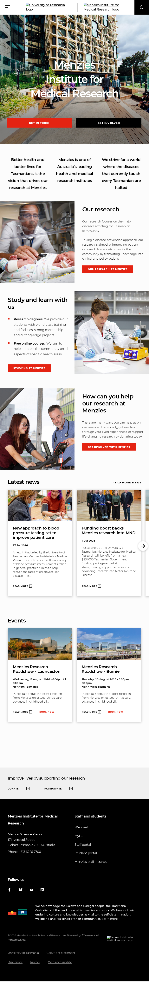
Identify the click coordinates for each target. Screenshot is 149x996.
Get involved (109, 122)
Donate (13, 788)
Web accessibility (60, 962)
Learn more (110, 919)
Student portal (85, 853)
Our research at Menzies (107, 269)
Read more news (127, 482)
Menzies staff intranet (90, 862)
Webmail (81, 827)
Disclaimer (15, 962)
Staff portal (82, 844)
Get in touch (39, 122)
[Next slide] (143, 546)
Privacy (35, 962)
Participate (53, 788)
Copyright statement (61, 953)
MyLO (78, 836)
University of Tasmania (23, 953)
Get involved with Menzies (109, 447)
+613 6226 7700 (30, 852)
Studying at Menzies (29, 368)
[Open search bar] (141, 7)
